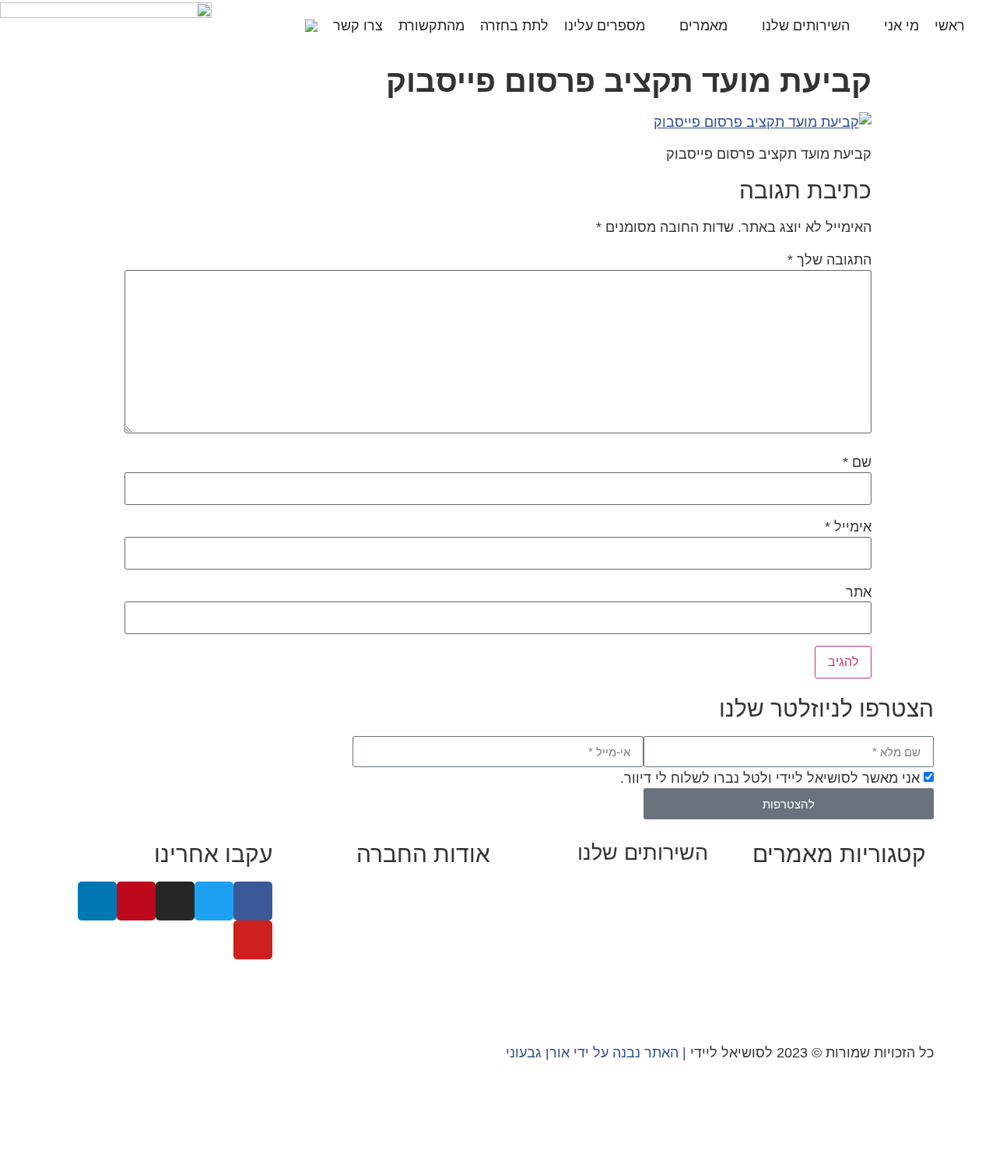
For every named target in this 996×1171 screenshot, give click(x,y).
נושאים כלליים (883, 954)
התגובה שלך (829, 260)
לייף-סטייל (894, 975)
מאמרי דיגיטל (885, 933)
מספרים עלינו (604, 25)
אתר (859, 592)
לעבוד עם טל (451, 912)
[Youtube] (252, 939)
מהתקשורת (431, 25)
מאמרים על (890, 912)
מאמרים (703, 25)
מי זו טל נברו (452, 891)
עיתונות (394, 954)
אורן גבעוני (538, 1053)
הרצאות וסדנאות (659, 973)
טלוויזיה (338, 954)
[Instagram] (175, 901)
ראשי (950, 25)
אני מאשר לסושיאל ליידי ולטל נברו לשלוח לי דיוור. (770, 778)
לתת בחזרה (514, 25)
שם (857, 462)
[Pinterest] (136, 901)
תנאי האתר (457, 975)
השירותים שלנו (806, 25)
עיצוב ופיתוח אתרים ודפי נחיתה (615, 952)
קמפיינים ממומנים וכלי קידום (622, 931)
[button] (284, 25)
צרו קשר (358, 25)
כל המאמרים (888, 891)
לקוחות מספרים (442, 933)
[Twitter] (214, 901)
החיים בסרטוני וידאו (866, 996)
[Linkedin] (97, 901)
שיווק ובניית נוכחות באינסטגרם (616, 889)
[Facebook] (252, 901)
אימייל (848, 527)
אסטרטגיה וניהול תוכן (644, 910)
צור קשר (465, 996)
